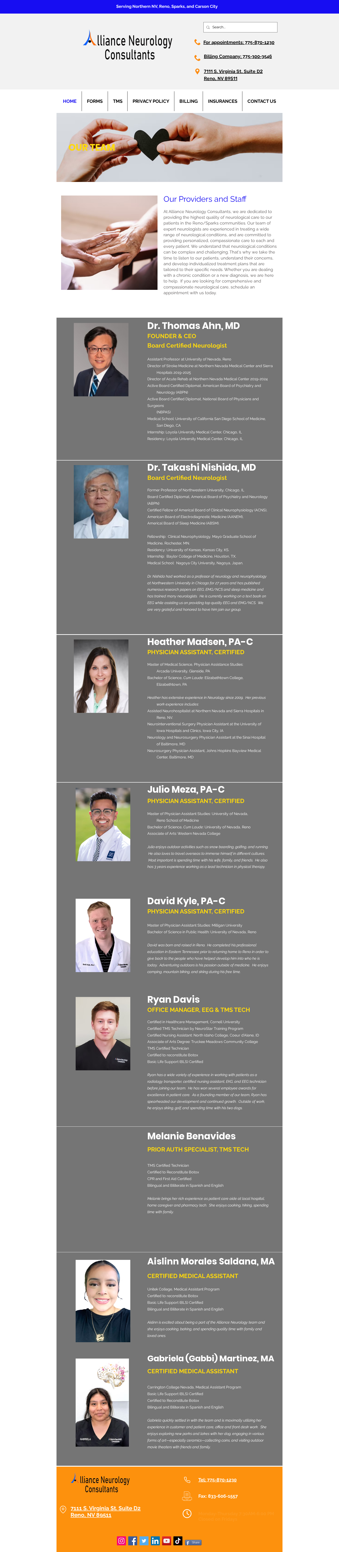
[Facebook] (132, 1540)
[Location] (63, 1509)
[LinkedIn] (155, 1540)
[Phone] (187, 1479)
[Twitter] (144, 1540)
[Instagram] (121, 1540)
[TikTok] (177, 1540)
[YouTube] (166, 1540)
